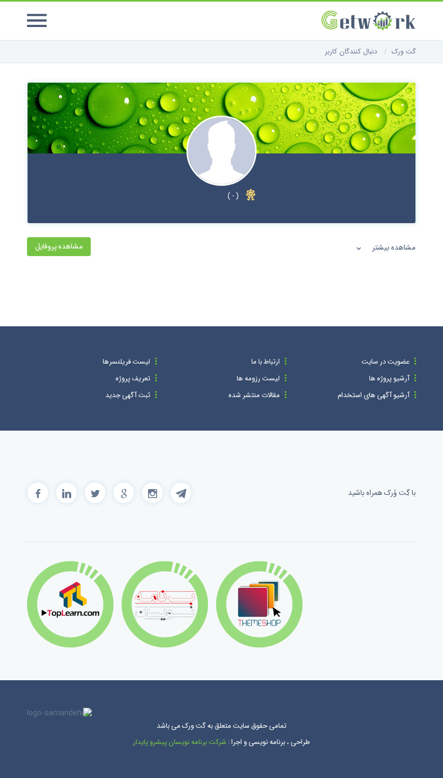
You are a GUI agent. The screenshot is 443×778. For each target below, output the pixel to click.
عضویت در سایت (385, 361)
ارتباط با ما (265, 361)
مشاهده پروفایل (59, 246)
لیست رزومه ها (258, 378)
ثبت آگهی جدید (127, 395)
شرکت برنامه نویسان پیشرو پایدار (179, 742)
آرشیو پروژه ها (389, 378)
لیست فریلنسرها (126, 361)
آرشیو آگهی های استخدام (374, 395)
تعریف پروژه (133, 378)
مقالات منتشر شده (254, 395)
